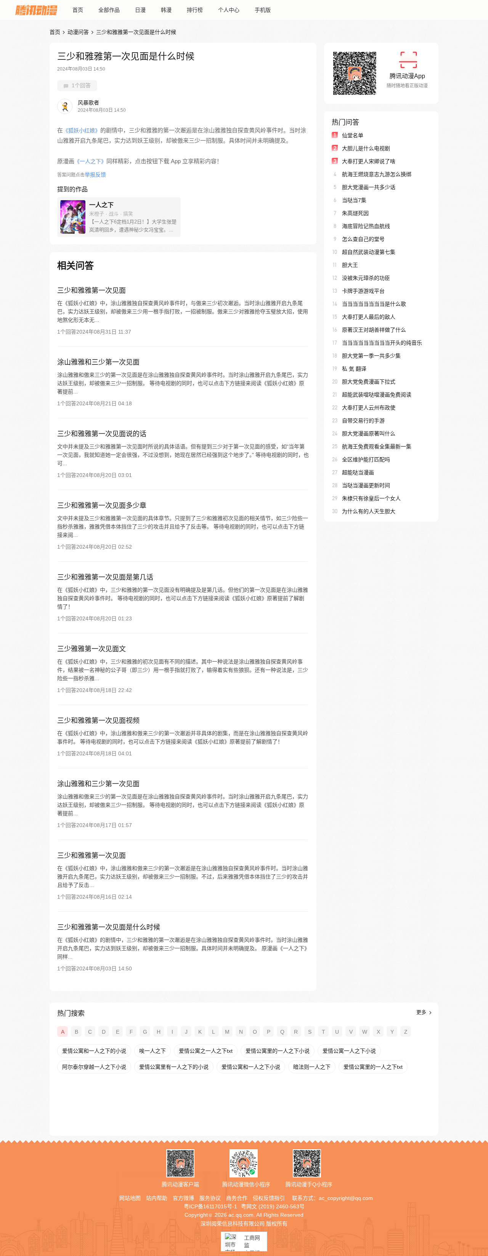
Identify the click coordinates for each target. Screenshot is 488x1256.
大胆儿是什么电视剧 (366, 148)
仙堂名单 (352, 135)
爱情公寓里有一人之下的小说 (174, 1067)
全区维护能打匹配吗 (366, 459)
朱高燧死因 (355, 213)
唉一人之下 (152, 1051)
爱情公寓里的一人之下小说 (278, 1051)
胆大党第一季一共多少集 (371, 356)
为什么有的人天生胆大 (368, 511)
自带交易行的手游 (363, 421)
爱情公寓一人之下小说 (349, 1051)
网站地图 (130, 1198)
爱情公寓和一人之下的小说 (94, 1051)
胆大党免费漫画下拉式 (368, 382)
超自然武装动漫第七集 (368, 252)
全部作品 (109, 10)
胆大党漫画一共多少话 (368, 187)
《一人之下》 (90, 161)
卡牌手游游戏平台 (363, 291)
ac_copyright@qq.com (346, 1198)
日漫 (140, 10)
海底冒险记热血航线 (366, 226)
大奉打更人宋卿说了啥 (368, 161)
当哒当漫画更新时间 (366, 485)
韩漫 (166, 10)
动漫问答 (78, 32)
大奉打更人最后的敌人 (368, 317)
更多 (422, 1012)
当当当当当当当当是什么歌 (374, 304)
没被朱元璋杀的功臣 (366, 278)
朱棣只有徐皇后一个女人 (371, 498)
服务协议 (210, 1198)
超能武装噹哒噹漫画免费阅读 (376, 395)
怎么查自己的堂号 (363, 239)
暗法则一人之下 (312, 1067)
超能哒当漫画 (358, 472)
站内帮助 (156, 1198)
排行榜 (195, 10)
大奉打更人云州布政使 (368, 408)
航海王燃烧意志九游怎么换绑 (376, 174)
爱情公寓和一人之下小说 (251, 1067)
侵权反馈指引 (269, 1198)
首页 (77, 10)
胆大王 (350, 265)
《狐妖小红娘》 (81, 130)
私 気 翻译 (354, 369)
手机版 (263, 10)
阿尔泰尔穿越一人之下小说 (94, 1067)
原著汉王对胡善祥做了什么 (374, 330)
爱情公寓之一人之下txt (206, 1051)
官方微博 (183, 1198)
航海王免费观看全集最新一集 (376, 446)
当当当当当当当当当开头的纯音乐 (382, 343)
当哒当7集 (354, 200)
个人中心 (228, 10)
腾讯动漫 (36, 10)
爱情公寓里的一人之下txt (373, 1067)
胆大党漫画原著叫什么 (368, 433)
